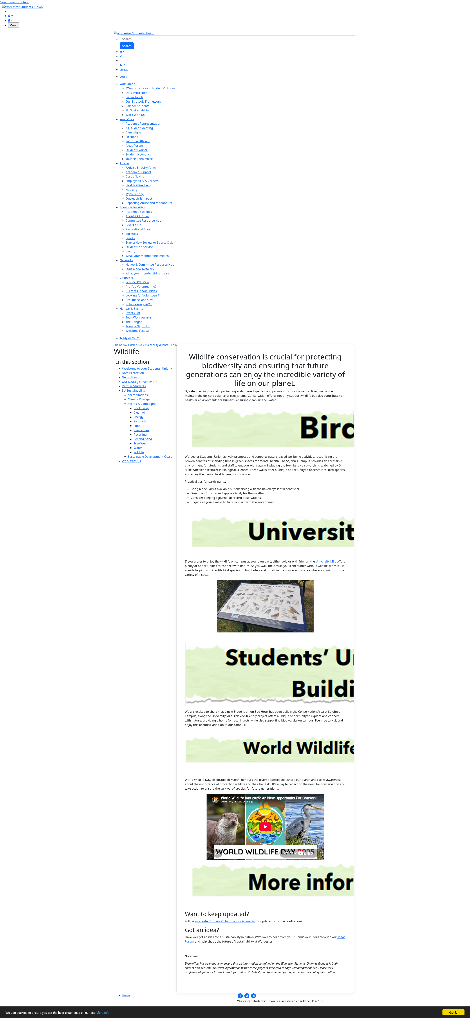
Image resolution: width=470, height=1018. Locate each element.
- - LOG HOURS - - (137, 282)
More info (102, 1012)
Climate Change (139, 399)
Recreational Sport (138, 229)
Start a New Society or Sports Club (149, 243)
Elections (132, 137)
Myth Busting (135, 194)
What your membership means (147, 256)
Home (118, 345)
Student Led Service (139, 247)
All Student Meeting (139, 128)
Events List (133, 313)
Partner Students (137, 106)
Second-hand (143, 439)
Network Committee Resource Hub (150, 265)
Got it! (453, 1012)
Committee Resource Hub (143, 220)
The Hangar (134, 322)
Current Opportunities (141, 291)
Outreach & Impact (139, 198)
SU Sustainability (137, 110)
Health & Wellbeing (139, 185)
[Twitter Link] (247, 996)
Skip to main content (14, 2)
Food (137, 426)
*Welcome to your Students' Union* (151, 88)
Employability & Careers (142, 181)
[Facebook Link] (240, 996)
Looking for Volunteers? (142, 295)
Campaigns (133, 132)
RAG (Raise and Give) (140, 300)
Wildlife (139, 452)
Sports (130, 238)
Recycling (140, 435)
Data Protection (137, 93)
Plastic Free (141, 430)
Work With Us (135, 115)
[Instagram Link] (253, 996)
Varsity (130, 251)
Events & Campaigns (172, 345)
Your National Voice (139, 159)
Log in (124, 69)
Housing (131, 190)
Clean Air (140, 413)
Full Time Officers (138, 141)
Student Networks (138, 154)
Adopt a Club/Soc (137, 216)
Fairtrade (140, 421)
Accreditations (138, 395)
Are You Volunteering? (141, 287)
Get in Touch (134, 97)
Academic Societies (139, 212)
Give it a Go (133, 225)
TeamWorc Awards (139, 317)
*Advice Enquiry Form (141, 168)
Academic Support (138, 172)
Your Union (130, 345)
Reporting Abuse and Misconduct (149, 203)
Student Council (137, 150)
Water (138, 448)
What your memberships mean (147, 273)
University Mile (326, 561)
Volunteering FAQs (139, 304)
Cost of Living (135, 176)
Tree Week (141, 443)
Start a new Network (140, 269)
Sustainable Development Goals (150, 457)
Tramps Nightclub (138, 326)
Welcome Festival (137, 331)
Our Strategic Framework (143, 102)
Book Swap (141, 408)
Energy (138, 417)
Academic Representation (143, 124)
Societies (132, 234)
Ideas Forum (134, 146)
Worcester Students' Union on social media (225, 921)
